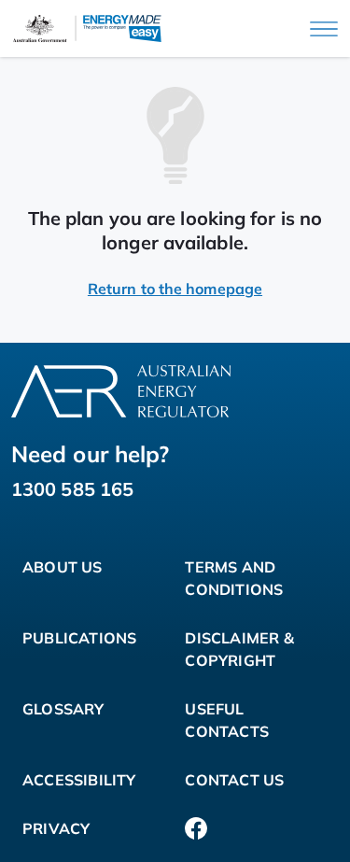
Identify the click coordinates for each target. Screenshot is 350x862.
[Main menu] (324, 29)
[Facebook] (196, 828)
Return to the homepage (175, 288)
